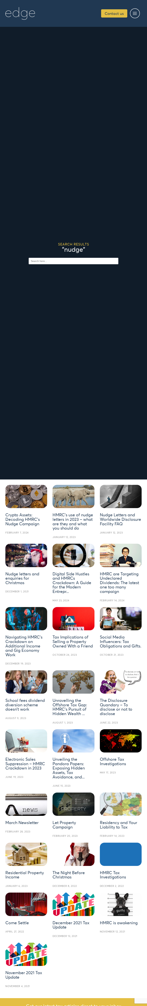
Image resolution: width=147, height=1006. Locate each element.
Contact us (114, 13)
